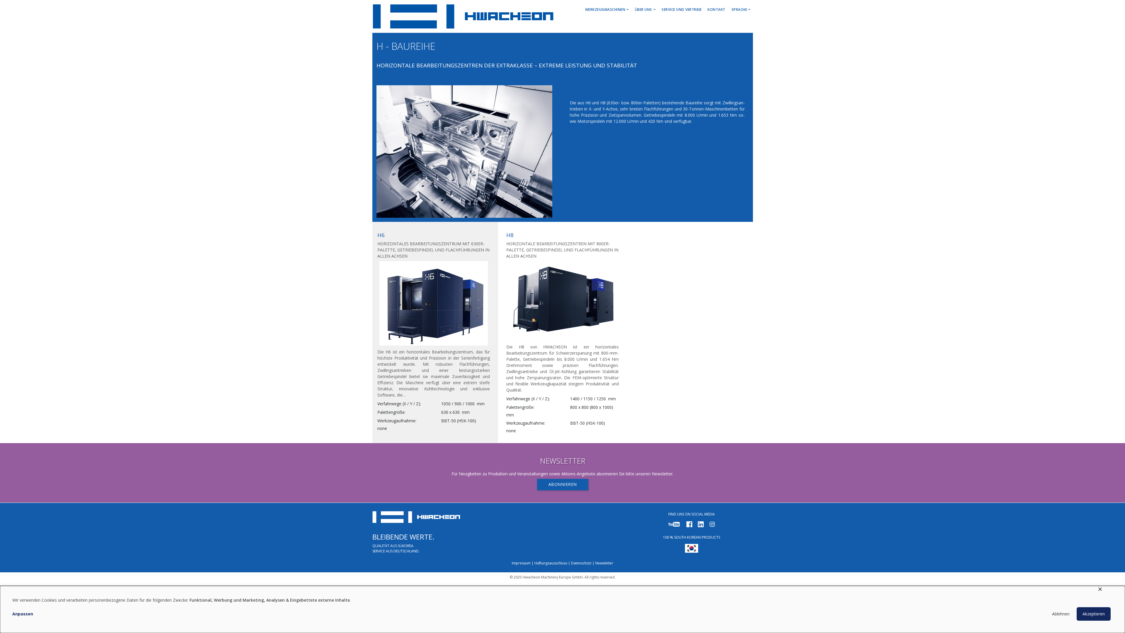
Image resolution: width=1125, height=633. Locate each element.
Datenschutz (581, 563)
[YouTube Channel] (674, 523)
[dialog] (562, 609)
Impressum (521, 563)
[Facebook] (689, 523)
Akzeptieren (1094, 614)
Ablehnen (1061, 614)
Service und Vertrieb (681, 9)
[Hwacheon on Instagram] (712, 523)
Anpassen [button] (22, 614)
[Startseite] (463, 16)
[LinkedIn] (701, 523)
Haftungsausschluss (550, 563)
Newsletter (604, 563)
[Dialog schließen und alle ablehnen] (1100, 589)
